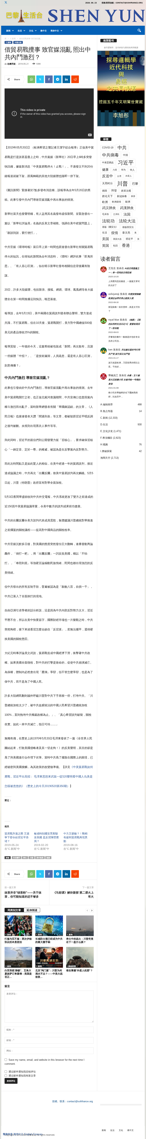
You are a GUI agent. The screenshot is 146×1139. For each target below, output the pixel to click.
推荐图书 (108, 40)
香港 (126, 245)
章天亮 (126, 232)
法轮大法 (127, 221)
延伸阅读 (32, 910)
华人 (132, 169)
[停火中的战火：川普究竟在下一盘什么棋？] (80, 925)
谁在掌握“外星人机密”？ (79, 970)
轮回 (115, 245)
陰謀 (48, 857)
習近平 (129, 238)
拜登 (114, 190)
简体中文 (55, 30)
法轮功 (108, 221)
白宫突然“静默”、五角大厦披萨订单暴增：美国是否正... (18, 974)
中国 (125, 155)
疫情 (114, 233)
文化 (31, 30)
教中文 (43, 30)
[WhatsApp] (31, 79)
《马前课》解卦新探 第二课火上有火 (73, 894)
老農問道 (11, 63)
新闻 (8, 30)
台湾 (119, 176)
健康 (105, 170)
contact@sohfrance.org (80, 1101)
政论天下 (107, 196)
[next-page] (92, 910)
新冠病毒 (122, 196)
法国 (127, 214)
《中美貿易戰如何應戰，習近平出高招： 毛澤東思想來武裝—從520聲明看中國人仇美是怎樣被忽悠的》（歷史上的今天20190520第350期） (49, 776)
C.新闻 (13, 38)
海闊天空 (105, 457)
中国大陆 (18, 42)
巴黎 (135, 183)
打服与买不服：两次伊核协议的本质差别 (18, 940)
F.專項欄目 (106, 437)
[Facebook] (49, 79)
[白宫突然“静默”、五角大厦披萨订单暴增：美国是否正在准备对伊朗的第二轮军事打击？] (18, 957)
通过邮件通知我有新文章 (22, 1075)
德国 (104, 190)
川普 (31, 857)
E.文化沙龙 (106, 431)
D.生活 (104, 424)
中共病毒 (110, 155)
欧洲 (105, 202)
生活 (20, 30)
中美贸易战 (107, 162)
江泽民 (116, 214)
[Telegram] (57, 79)
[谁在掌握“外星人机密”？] (80, 957)
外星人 (128, 176)
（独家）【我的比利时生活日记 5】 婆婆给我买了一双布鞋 (124, 324)
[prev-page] (87, 910)
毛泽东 (105, 214)
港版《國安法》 (110, 227)
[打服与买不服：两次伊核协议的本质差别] (18, 925)
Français (38, 1134)
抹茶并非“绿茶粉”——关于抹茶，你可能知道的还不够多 (23, 894)
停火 (25, 857)
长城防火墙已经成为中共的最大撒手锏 (49, 940)
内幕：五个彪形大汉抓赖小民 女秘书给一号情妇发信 (124, 379)
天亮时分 (107, 183)
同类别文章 (14, 910)
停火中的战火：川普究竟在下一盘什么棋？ (79, 940)
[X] (5, 3)
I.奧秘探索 (71, 966)
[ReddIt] (75, 79)
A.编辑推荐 (106, 404)
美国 (105, 239)
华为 (123, 169)
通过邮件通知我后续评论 (22, 1071)
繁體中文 (18, 1134)
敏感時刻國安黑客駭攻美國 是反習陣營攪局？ (46, 837)
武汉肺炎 (109, 208)
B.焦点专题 (106, 411)
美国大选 (117, 239)
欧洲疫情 (116, 201)
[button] (139, 30)
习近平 (126, 163)
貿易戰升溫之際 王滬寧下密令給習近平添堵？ (17, 837)
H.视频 (104, 444)
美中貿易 (39, 857)
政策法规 (126, 190)
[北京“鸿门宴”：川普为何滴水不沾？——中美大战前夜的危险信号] (49, 957)
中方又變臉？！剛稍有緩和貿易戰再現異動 (75, 837)
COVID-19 (107, 147)
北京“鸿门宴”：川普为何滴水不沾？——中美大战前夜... (49, 974)
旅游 (133, 196)
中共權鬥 (16, 857)
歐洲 (127, 201)
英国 (105, 246)
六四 (115, 170)
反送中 (107, 176)
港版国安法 (128, 227)
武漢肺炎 (127, 208)
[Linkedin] (66, 79)
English (28, 1134)
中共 (122, 147)
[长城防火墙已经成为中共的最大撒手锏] (49, 925)
